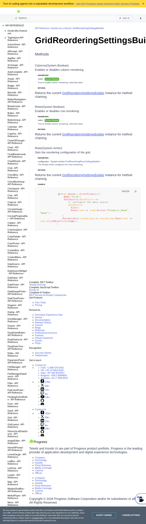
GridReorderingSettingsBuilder (88, 28)
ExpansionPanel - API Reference (17, 361)
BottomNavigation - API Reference (17, 100)
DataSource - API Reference (16, 265)
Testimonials (41, 355)
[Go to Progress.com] (38, 443)
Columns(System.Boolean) (52, 65)
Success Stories (43, 353)
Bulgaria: (54, 375)
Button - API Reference (14, 114)
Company (40, 457)
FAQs (38, 343)
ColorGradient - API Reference (17, 231)
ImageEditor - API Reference (16, 442)
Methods (42, 54)
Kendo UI (34, 290)
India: (53, 373)
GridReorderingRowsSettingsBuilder (82, 161)
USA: (52, 367)
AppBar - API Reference (14, 59)
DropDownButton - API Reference (17, 333)
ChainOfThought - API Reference (17, 141)
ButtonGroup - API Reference (17, 121)
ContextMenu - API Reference (17, 258)
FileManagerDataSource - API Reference (17, 376)
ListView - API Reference (15, 469)
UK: (52, 370)
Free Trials (40, 302)
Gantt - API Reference (13, 412)
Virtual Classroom (44, 338)
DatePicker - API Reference (16, 285)
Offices (38, 473)
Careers (39, 470)
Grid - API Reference (13, 418)
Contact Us (40, 365)
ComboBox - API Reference (16, 251)
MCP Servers (36, 295)
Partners (39, 335)
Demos (38, 317)
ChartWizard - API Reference (17, 162)
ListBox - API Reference (14, 462)
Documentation (42, 320)
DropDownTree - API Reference (16, 347)
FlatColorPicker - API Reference (16, 391)
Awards (39, 463)
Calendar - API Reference (15, 128)
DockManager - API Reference (17, 320)
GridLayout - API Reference (16, 425)
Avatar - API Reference (14, 80)
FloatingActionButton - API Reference (18, 398)
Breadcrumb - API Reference (16, 107)
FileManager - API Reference (17, 368)
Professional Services (46, 333)
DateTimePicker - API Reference (16, 299)
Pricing (38, 305)
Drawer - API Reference (14, 327)
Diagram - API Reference (15, 306)
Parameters (43, 75)
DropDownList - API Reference (18, 340)
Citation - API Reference (14, 224)
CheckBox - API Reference (16, 176)
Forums (39, 325)
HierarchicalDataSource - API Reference (18, 434)
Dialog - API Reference (14, 313)
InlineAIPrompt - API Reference (16, 448)
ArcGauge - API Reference (15, 66)
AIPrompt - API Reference (15, 52)
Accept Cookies (104, 515)
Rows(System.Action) (48, 148)
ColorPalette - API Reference (17, 237)
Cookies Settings (131, 515)
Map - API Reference (13, 483)
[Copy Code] (135, 191)
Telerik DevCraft (37, 285)
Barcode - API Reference (15, 93)
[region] (73, 515)
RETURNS (41, 88)
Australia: (54, 378)
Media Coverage (43, 468)
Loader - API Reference (14, 476)
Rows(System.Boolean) (50, 106)
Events (38, 340)
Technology (41, 460)
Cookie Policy (37, 518)
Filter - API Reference (13, 384)
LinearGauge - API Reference (17, 455)
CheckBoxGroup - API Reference (17, 183)
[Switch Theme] (141, 18)
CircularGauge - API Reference (16, 210)
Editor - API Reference (13, 354)
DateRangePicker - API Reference (17, 292)
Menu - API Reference (13, 503)
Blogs (38, 327)
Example (41, 184)
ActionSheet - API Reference (16, 45)
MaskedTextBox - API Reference (16, 490)
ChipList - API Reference (14, 203)
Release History (43, 322)
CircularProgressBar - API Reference (18, 217)
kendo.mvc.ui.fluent (61, 28)
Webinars (40, 330)
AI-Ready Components (54, 295)
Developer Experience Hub (48, 315)
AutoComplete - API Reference (18, 73)
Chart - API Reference (13, 148)
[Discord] (42, 404)
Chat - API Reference (13, 169)
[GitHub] (42, 401)
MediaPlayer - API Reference (17, 496)
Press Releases (43, 465)
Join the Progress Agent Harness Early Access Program (107, 3)
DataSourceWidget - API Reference (17, 272)
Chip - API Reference (13, 196)
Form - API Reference (13, 405)
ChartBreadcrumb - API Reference (17, 155)
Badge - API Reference (14, 86)
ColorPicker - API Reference (16, 244)
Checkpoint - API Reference (16, 189)
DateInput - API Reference (15, 279)
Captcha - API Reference (15, 135)
